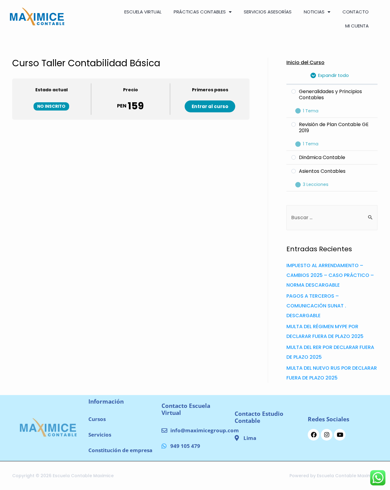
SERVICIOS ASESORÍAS (268, 12)
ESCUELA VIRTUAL (142, 12)
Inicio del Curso (305, 62)
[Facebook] (313, 435)
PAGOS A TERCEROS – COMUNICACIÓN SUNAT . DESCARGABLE (316, 305)
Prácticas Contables (200, 12)
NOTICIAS (314, 12)
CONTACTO (355, 12)
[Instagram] (326, 435)
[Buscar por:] (332, 217)
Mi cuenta (357, 26)
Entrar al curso (210, 106)
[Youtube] (340, 435)
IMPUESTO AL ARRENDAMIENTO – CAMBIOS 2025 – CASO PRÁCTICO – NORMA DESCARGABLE (330, 275)
